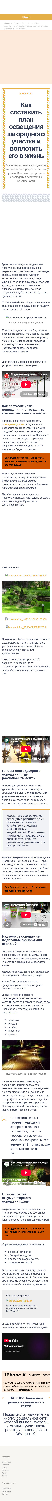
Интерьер (6, 1461)
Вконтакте (6, 1491)
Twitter (5, 1493)
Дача (17, 23)
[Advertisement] (26, 57)
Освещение (27, 23)
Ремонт (5, 1464)
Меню (27, 17)
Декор (4, 1475)
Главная (8, 23)
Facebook (6, 1488)
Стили (5, 1467)
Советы (5, 1470)
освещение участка (13, 424)
